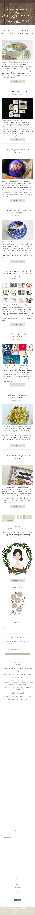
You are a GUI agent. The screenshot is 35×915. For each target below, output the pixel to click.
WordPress (15, 913)
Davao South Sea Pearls (18, 677)
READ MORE (17, 81)
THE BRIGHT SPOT (17, 16)
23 (3, 520)
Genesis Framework (18, 910)
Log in (17, 884)
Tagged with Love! (17, 91)
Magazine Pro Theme (16, 911)
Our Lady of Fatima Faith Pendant (17, 700)
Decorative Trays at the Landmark (17, 457)
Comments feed (17, 891)
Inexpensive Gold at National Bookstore (17, 396)
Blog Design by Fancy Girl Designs (19, 908)
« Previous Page (7, 517)
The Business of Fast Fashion (17, 335)
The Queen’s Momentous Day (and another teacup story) (17, 32)
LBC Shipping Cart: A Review (17, 151)
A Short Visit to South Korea (17, 681)
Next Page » (10, 520)
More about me (17, 580)
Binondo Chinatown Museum (17, 703)
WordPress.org (17, 895)
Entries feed (17, 887)
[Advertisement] (17, 723)
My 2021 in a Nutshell (17, 693)
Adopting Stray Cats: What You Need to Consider (17, 674)
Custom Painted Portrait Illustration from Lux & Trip (17, 274)
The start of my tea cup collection (17, 212)
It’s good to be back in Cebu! (17, 684)
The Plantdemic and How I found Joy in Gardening (17, 696)
